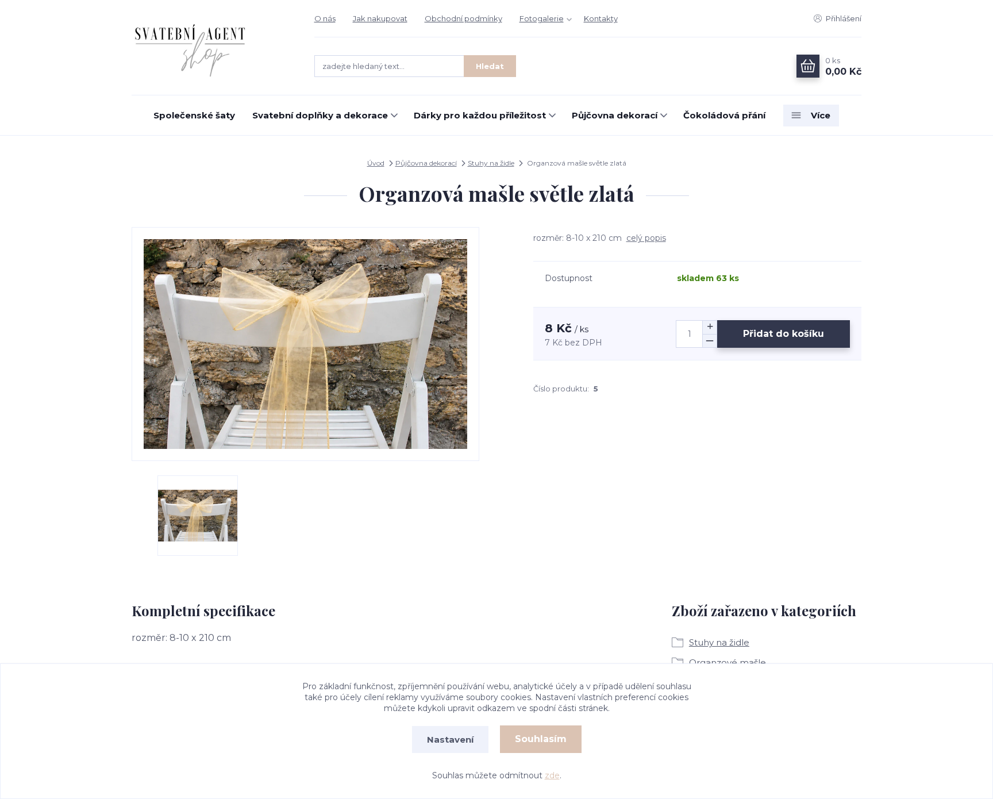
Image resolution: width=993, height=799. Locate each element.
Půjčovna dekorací (614, 115)
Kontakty (601, 18)
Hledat (490, 66)
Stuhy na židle (491, 163)
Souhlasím (541, 738)
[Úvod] (211, 48)
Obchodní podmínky (463, 18)
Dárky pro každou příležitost (480, 115)
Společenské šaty (194, 115)
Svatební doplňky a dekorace (320, 115)
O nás (325, 18)
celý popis (646, 238)
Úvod (375, 163)
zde (552, 775)
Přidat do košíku (783, 333)
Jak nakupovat (380, 18)
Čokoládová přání (724, 115)
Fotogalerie (541, 18)
